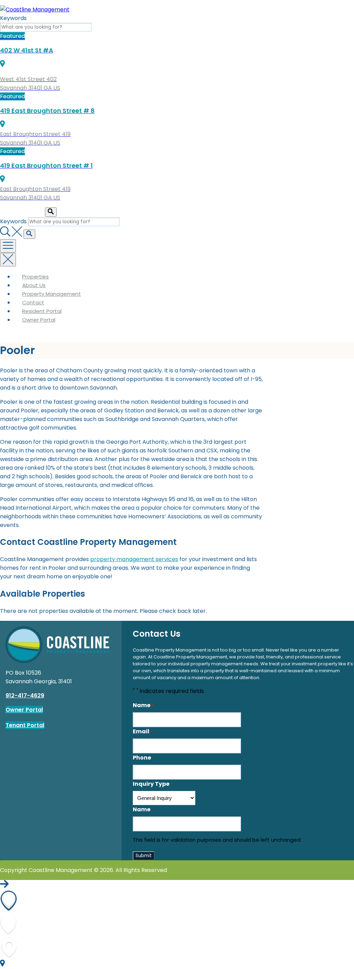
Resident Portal (42, 311)
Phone (142, 758)
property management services (134, 559)
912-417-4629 (25, 695)
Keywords (13, 18)
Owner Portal (38, 319)
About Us (34, 285)
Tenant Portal (25, 725)
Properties (35, 276)
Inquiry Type (153, 784)
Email (143, 731)
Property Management (51, 293)
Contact (33, 302)
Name (143, 705)
